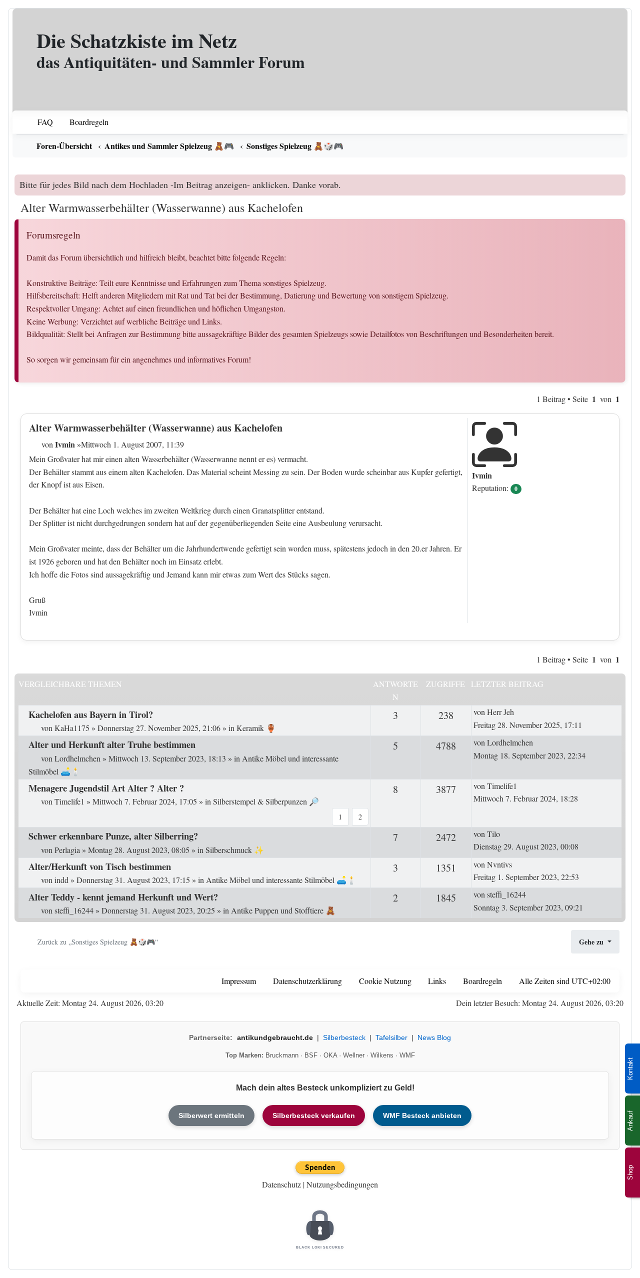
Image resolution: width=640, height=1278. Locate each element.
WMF (407, 1055)
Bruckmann (282, 1055)
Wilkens (382, 1055)
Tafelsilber (392, 1038)
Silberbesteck (344, 1038)
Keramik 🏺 (256, 727)
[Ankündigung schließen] (619, 182)
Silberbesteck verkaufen (313, 1116)
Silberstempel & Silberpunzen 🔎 (266, 801)
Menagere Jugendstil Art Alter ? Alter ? (106, 787)
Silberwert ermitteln (211, 1116)
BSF (311, 1055)
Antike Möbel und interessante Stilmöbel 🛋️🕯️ (281, 879)
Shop (630, 1172)
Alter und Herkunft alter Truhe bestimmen (112, 744)
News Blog (434, 1038)
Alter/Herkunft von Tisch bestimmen (99, 866)
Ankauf (630, 1120)
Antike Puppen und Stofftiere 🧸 (283, 910)
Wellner (353, 1055)
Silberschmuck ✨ (235, 849)
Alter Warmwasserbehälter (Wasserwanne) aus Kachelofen (161, 208)
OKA (330, 1055)
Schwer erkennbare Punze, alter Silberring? (113, 835)
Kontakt (630, 1069)
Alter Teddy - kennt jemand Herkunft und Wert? (123, 897)
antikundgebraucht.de (275, 1038)
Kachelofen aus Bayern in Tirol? (90, 714)
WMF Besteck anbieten (422, 1116)
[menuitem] (38, 122)
